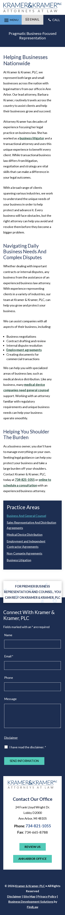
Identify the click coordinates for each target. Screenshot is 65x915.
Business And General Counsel (26, 516)
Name (8, 635)
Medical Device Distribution (24, 534)
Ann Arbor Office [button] (32, 858)
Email (8, 656)
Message (10, 699)
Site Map (29, 896)
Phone (8, 677)
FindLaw (32, 907)
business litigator (32, 138)
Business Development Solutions (30, 901)
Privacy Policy (46, 896)
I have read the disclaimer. (27, 747)
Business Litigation (19, 560)
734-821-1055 (25, 480)
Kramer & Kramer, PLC (30, 886)
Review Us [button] (33, 847)
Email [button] (34, 19)
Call (54, 20)
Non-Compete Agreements (24, 553)
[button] (10, 19)
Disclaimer (11, 738)
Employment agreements (24, 350)
